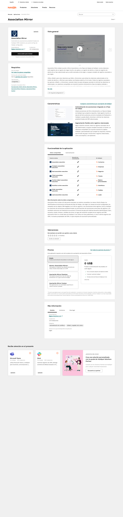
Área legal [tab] (72, 310)
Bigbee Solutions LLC (17, 49)
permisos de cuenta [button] (21, 77)
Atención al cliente (24, 2)
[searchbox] (96, 14)
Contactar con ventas (38, 2)
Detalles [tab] (52, 310)
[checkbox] (63, 259)
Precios (44, 7)
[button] (113, 19)
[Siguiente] (110, 50)
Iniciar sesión (100, 2)
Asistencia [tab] (62, 310)
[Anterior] (49, 50)
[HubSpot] (12, 7)
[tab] (55, 153)
